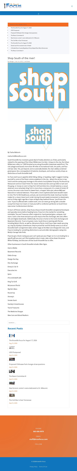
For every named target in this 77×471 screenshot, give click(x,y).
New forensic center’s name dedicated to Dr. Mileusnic (25, 38)
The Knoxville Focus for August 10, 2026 (21, 43)
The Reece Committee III (17, 35)
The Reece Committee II (17, 50)
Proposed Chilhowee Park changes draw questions (24, 33)
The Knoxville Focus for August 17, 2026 (21, 28)
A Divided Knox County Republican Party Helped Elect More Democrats (29, 48)
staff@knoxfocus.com (38, 439)
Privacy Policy (33, 467)
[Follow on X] (40, 447)
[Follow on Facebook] (36, 447)
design (12, 61)
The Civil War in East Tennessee (19, 40)
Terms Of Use (43, 467)
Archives (27, 61)
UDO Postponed (15, 30)
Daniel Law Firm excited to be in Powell (21, 45)
